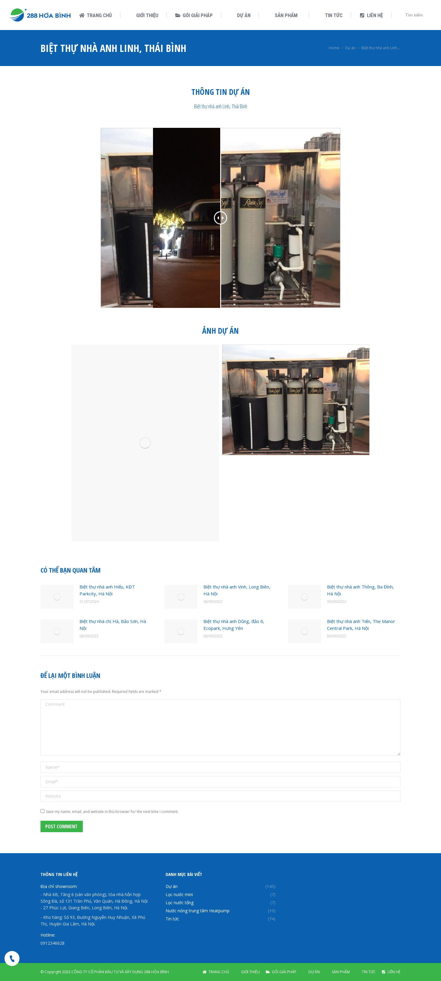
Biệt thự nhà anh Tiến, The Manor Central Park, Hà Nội (361, 624)
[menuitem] (95, 15)
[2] (296, 400)
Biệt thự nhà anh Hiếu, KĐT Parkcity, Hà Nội (107, 590)
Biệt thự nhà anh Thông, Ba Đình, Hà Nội (360, 590)
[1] (145, 443)
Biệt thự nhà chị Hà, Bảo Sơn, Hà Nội (113, 624)
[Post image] (57, 597)
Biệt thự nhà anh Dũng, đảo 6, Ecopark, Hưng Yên (233, 624)
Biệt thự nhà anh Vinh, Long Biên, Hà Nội (236, 590)
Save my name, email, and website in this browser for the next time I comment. (112, 811)
